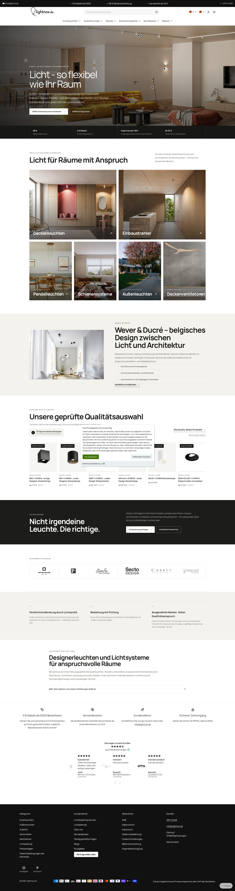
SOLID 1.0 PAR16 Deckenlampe (161, 478)
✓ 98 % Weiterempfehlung (119, 3)
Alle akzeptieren (91, 457)
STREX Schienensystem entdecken (48, 111)
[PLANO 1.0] (71, 343)
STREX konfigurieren (81, 111)
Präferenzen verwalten (141, 457)
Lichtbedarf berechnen (168, 529)
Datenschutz (128, 824)
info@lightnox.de (11, 3)
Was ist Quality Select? (197, 435)
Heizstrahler (25, 834)
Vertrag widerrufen (86, 854)
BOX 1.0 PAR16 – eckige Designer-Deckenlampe (39, 479)
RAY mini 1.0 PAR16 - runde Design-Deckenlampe (130, 479)
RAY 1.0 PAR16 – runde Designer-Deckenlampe (69, 479)
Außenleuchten (92, 20)
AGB (103, 463)
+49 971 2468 (227, 3)
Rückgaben (79, 848)
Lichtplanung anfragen (140, 529)
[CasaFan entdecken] (103, 571)
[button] (115, 782)
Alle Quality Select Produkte (190, 429)
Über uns (78, 829)
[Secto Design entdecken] (132, 571)
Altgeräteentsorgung (132, 848)
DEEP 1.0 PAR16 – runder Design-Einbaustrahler (99, 479)
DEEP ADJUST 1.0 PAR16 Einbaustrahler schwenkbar (190, 479)
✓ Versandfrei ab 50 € (157, 3)
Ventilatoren (150, 20)
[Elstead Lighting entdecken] (191, 571)
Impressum (127, 829)
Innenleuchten (70, 20)
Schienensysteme (128, 20)
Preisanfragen (26, 848)
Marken (166, 20)
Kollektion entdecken (127, 384)
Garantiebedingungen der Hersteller (32, 855)
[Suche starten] (156, 12)
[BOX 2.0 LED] (164, 68)
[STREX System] (138, 35)
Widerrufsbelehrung (131, 834)
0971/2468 (171, 820)
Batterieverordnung (131, 843)
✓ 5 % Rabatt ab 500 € (80, 3)
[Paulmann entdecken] (73, 571)
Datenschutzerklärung (91, 463)
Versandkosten (81, 834)
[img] (117, 746)
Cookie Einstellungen (132, 839)
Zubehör (24, 829)
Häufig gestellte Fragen (85, 839)
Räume (109, 20)
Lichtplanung (26, 843)
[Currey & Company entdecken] (161, 571)
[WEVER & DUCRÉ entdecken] (44, 571)
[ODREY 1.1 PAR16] (26, 60)
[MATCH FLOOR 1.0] (152, 87)
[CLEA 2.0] (66, 355)
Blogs (76, 843)
